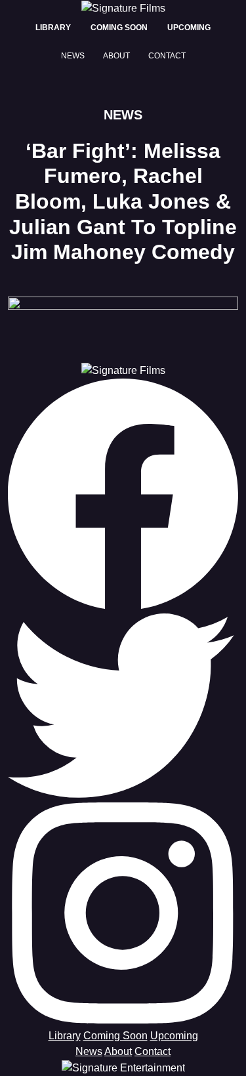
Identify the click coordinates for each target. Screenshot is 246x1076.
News (73, 56)
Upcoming (189, 27)
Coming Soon (119, 27)
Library (53, 27)
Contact (167, 56)
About (116, 56)
